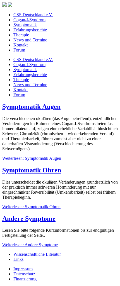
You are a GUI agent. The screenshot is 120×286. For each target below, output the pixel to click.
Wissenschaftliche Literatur (37, 254)
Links (18, 259)
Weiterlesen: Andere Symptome (30, 244)
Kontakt (20, 45)
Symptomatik (25, 24)
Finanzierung (25, 278)
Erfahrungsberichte (30, 29)
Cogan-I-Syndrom (29, 19)
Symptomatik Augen (31, 106)
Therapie (21, 34)
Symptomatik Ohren (31, 170)
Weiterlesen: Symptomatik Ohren (31, 206)
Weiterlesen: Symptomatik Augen (31, 158)
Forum (19, 50)
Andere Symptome (29, 218)
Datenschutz (24, 273)
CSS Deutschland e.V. (33, 14)
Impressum (23, 268)
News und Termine (30, 39)
